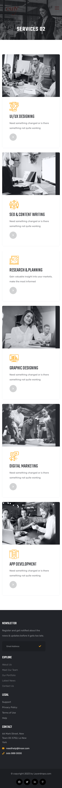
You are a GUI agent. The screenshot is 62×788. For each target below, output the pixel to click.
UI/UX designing (22, 116)
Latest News (8, 680)
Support (6, 702)
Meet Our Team (10, 670)
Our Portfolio (9, 675)
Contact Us (8, 686)
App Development (23, 564)
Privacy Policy (9, 707)
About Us (7, 664)
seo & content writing (27, 214)
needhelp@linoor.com (17, 748)
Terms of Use (9, 712)
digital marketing (24, 466)
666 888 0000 (14, 753)
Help (4, 718)
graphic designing (24, 368)
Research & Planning (26, 270)
